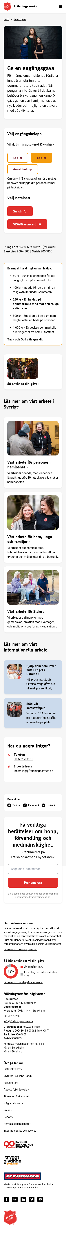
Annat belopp (22, 169)
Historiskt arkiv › (13, 1069)
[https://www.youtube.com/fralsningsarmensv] (40, 1199)
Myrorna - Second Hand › (18, 1075)
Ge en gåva (20, 19)
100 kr (17, 158)
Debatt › (8, 1117)
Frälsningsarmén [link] (25, 6)
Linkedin (51, 805)
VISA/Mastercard (24, 224)
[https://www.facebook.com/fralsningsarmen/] (6, 1199)
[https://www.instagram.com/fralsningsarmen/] (15, 1199)
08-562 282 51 (23, 759)
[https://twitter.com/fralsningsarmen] (31, 1199)
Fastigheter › (11, 1082)
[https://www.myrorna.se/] (22, 1176)
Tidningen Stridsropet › (17, 1096)
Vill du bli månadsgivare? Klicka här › (30, 144)
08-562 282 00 (12, 1016)
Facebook (33, 805)
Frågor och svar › (13, 1103)
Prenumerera (33, 883)
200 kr (41, 158)
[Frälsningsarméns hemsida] (7, 6)
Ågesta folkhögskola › (16, 1089)
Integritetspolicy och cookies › (21, 1130)
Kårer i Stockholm (14, 1047)
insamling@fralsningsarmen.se (33, 771)
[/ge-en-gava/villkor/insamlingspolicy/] (18, 1144)
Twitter (16, 805)
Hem (6, 19)
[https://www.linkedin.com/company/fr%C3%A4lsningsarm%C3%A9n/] (23, 1199)
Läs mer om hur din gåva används (23, 982)
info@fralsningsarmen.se (18, 1021)
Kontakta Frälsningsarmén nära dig (24, 1043)
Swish (17, 211)
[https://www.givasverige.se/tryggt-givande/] (12, 1160)
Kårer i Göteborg (13, 1051)
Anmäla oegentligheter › (18, 1123)
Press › (8, 1110)
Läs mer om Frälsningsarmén (20, 949)
